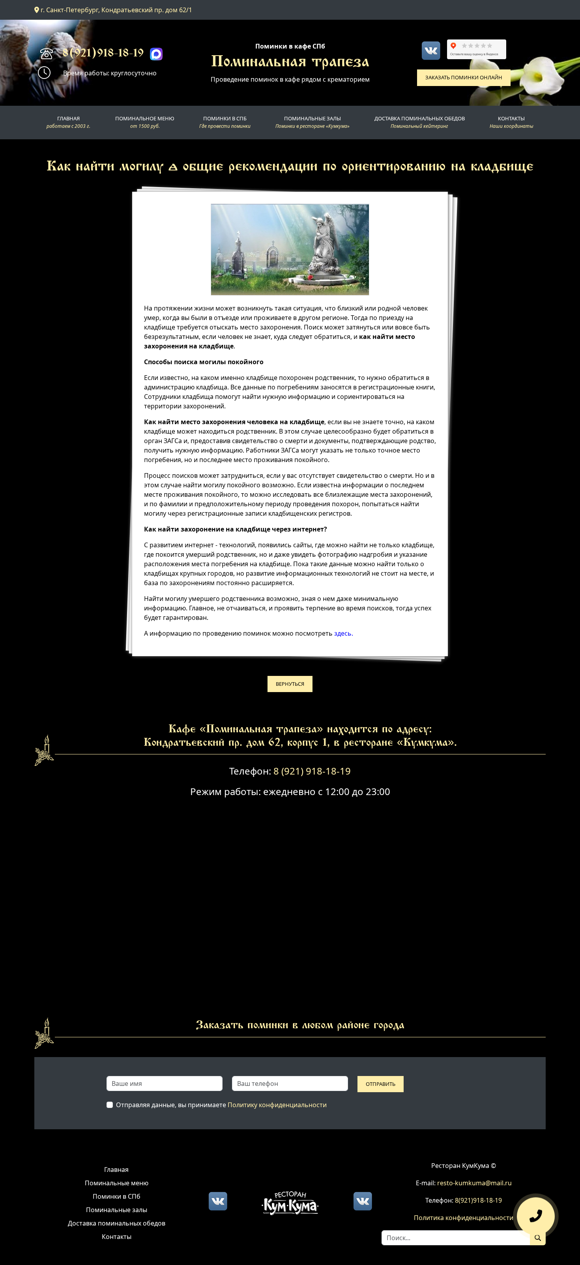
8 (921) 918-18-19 (312, 770)
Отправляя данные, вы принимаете (221, 1104)
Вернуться (290, 683)
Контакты (116, 1236)
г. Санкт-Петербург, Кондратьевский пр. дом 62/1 (115, 10)
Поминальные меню (116, 1183)
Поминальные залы (116, 1209)
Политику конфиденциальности (277, 1104)
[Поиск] (538, 1237)
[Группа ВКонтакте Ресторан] (362, 1200)
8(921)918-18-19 (103, 54)
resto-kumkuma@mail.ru (474, 1183)
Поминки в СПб (116, 1196)
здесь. (343, 633)
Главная (116, 1169)
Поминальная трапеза (290, 63)
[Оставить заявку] (536, 1217)
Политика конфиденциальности (463, 1217)
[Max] (156, 54)
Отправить (380, 1083)
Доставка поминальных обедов (116, 1223)
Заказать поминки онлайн (463, 77)
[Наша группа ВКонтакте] (431, 50)
